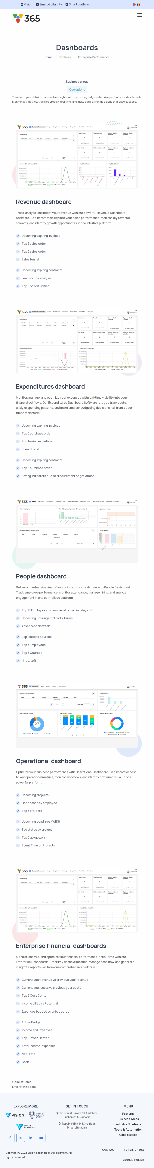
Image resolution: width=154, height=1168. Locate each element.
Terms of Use (134, 1149)
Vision (28, 4)
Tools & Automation (128, 1129)
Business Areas (128, 1119)
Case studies (128, 1135)
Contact (109, 1149)
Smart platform (79, 4)
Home (48, 57)
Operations (77, 89)
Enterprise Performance (93, 57)
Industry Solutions (128, 1124)
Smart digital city (50, 4)
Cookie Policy (134, 1159)
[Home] (26, 18)
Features (65, 57)
